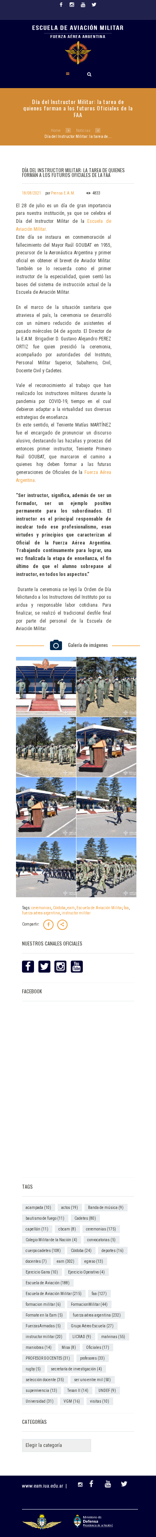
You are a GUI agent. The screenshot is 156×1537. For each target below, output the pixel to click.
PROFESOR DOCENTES (48, 1358)
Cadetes (85, 1218)
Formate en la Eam (44, 1315)
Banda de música (106, 1207)
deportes (113, 1250)
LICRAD (81, 1337)
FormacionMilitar (89, 1304)
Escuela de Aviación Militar (99, 908)
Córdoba (59, 908)
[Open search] (89, 74)
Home (56, 130)
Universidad (40, 1401)
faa (126, 908)
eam (71, 908)
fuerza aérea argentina (41, 913)
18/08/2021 (31, 193)
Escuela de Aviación (48, 1283)
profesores (92, 1358)
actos (69, 1207)
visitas (99, 1401)
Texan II (77, 1390)
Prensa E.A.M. (63, 193)
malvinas (113, 1337)
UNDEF (107, 1390)
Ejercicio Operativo (86, 1272)
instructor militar (76, 913)
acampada (38, 1207)
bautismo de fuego (45, 1218)
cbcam (67, 1229)
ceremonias (41, 908)
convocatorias (101, 1240)
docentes (36, 1261)
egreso (93, 1261)
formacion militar (43, 1304)
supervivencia (41, 1390)
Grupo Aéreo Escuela (92, 1326)
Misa (69, 1347)
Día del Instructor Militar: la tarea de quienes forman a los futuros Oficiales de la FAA (73, 172)
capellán (37, 1229)
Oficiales (97, 1347)
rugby (33, 1369)
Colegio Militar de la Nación (51, 1240)
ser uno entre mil (92, 1380)
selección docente (45, 1380)
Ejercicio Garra (42, 1272)
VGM (72, 1401)
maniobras (39, 1347)
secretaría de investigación (76, 1369)
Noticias (83, 130)
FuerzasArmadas (43, 1326)
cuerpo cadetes (43, 1250)
